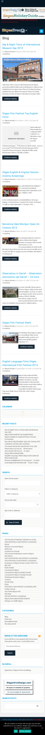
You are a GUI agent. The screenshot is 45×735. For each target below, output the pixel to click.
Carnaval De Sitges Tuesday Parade (18, 575)
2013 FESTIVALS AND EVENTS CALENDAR (20, 561)
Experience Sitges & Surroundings (18, 670)
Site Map (8, 594)
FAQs (7, 584)
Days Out (8, 619)
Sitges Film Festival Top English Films (19, 434)
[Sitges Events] (15, 33)
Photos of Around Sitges (14, 547)
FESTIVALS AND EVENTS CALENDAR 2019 (20, 587)
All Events (8, 549)
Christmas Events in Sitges (15, 577)
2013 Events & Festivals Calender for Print (20, 540)
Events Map (9, 582)
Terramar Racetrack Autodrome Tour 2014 (21, 446)
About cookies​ (25, 731)
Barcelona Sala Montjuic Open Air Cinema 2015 (22, 442)
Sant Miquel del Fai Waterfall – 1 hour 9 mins (21, 463)
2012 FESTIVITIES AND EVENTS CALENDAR (21, 558)
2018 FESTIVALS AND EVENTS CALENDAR (20, 542)
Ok (16, 731)
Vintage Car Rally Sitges (14, 601)
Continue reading (10, 99)
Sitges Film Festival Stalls (16, 322)
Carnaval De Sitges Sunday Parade (18, 572)
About (7, 544)
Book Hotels (9, 568)
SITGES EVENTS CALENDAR (15, 596)
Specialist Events (11, 621)
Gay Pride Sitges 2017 (13, 591)
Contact (8, 580)
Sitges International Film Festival (17, 599)
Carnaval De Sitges (12, 570)
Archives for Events (12, 551)
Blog (6, 617)
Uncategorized (10, 624)
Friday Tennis (10, 589)
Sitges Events (10, 52)
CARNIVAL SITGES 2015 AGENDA (17, 444)
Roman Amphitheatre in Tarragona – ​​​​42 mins (22, 460)
